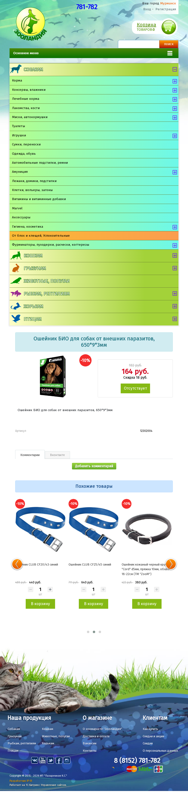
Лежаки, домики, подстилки (34, 181)
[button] (88, 631)
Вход (147, 9)
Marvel (17, 208)
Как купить (150, 729)
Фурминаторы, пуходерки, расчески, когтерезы (50, 245)
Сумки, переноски (26, 144)
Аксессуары (21, 217)
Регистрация (165, 9)
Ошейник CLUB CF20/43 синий (36, 564)
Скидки (148, 743)
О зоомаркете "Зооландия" (102, 729)
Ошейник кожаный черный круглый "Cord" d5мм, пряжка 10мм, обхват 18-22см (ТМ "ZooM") (147, 569)
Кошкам (33, 255)
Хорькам (33, 306)
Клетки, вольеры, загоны (32, 190)
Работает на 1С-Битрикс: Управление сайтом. (38, 785)
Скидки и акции (153, 736)
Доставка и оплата (96, 736)
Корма (17, 80)
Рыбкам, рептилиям (47, 293)
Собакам (33, 69)
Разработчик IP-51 (21, 780)
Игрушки (19, 135)
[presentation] (17, 564)
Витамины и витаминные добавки (39, 199)
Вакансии (89, 743)
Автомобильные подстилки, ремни (40, 163)
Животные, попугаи (47, 281)
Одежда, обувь (24, 154)
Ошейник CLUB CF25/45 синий (90, 564)
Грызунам (35, 268)
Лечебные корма (25, 99)
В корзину (40, 603)
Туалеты (18, 126)
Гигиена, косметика (27, 226)
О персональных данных (160, 750)
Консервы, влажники (29, 90)
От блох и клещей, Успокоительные (41, 235)
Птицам (32, 319)
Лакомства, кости (26, 108)
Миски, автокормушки (29, 117)
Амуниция (20, 172)
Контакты (89, 750)
